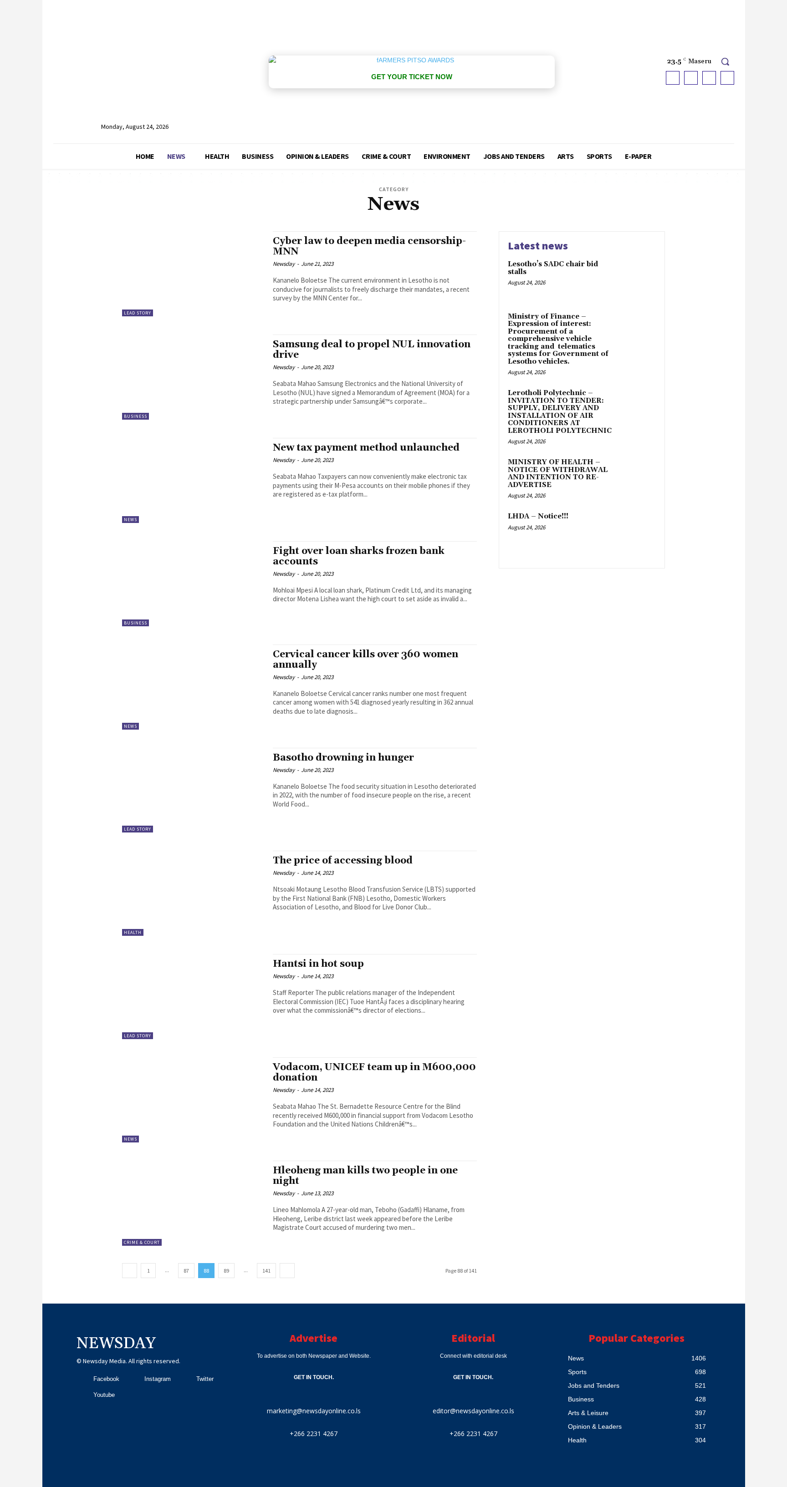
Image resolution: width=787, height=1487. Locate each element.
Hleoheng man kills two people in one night (365, 1176)
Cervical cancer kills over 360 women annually (365, 660)
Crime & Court (142, 1242)
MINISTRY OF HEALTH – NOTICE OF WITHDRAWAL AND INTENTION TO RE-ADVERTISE (558, 473)
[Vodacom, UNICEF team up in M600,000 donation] (193, 1099)
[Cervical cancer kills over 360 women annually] (193, 687)
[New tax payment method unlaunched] (193, 480)
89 (226, 1270)
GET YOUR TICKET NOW (411, 77)
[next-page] (287, 1270)
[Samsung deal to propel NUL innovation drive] (193, 377)
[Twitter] (709, 78)
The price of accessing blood (343, 861)
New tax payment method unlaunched (366, 448)
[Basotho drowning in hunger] (193, 790)
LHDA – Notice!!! (538, 516)
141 (266, 1270)
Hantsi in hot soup (318, 964)
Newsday (284, 264)
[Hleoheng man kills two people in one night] (193, 1203)
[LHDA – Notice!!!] (636, 530)
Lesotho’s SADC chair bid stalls (553, 268)
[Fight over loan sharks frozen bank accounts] (193, 583)
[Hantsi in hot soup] (193, 996)
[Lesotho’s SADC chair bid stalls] (636, 278)
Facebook (106, 1378)
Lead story (137, 313)
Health (133, 932)
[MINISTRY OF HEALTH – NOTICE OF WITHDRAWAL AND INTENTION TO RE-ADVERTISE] (636, 476)
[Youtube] (727, 78)
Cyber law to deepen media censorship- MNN (369, 246)
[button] (725, 61)
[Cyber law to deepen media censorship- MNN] (193, 273)
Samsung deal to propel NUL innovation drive (371, 350)
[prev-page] (129, 1270)
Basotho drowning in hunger (343, 758)
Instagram (157, 1378)
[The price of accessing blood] (193, 893)
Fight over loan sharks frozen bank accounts (359, 556)
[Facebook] (673, 78)
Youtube (104, 1394)
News (130, 520)
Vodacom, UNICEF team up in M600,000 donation (374, 1072)
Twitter (205, 1378)
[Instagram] (691, 78)
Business (135, 416)
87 (186, 1270)
